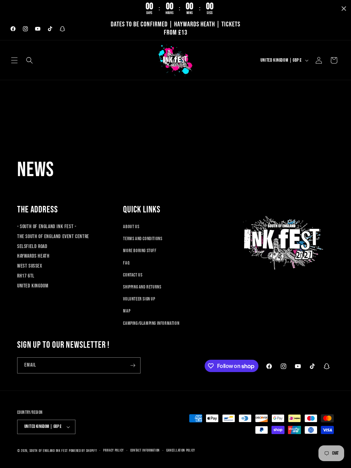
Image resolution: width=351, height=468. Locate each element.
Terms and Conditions (142, 239)
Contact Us (132, 275)
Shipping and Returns (142, 287)
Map (126, 311)
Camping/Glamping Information (151, 323)
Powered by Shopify (83, 450)
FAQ (126, 263)
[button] (14, 60)
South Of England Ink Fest (48, 450)
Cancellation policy (180, 450)
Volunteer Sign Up (139, 299)
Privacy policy (113, 450)
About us (131, 227)
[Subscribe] (132, 365)
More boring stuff (139, 251)
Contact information (145, 450)
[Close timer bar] (344, 8)
